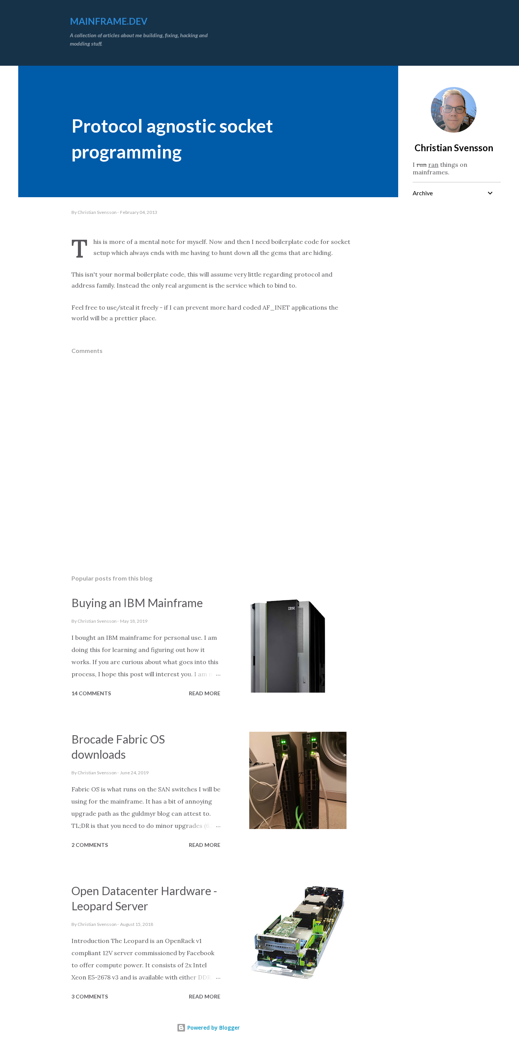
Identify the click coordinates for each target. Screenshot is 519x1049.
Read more (204, 693)
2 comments (89, 845)
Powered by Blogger (213, 1027)
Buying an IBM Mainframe (137, 602)
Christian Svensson (454, 147)
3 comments (89, 996)
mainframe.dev (108, 21)
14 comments (91, 693)
